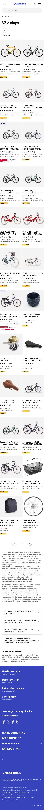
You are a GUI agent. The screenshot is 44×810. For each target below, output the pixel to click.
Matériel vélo (19, 657)
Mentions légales (7, 792)
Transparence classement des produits (14, 787)
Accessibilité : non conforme (11, 797)
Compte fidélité (10, 715)
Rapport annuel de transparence (12, 790)
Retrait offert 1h (10, 681)
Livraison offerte (11, 672)
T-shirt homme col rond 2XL (20, 659)
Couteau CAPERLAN (18, 661)
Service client (9, 697)
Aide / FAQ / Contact (28, 797)
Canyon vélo (6, 655)
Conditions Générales (31, 790)
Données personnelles (22, 792)
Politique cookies (21, 795)
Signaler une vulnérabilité (10, 800)
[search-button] (6, 10)
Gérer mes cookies (8, 795)
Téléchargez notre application (17, 711)
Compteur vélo (17, 655)
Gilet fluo (28, 657)
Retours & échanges (13, 689)
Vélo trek (9, 657)
